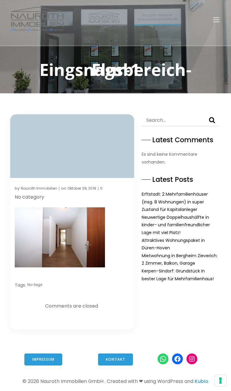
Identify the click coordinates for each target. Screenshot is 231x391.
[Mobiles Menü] (216, 19)
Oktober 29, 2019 (81, 188)
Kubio (201, 381)
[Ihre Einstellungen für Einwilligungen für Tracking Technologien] (220, 380)
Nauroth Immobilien (39, 188)
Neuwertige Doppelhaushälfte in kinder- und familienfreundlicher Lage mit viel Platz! (176, 225)
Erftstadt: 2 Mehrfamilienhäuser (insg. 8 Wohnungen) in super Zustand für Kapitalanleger (175, 201)
